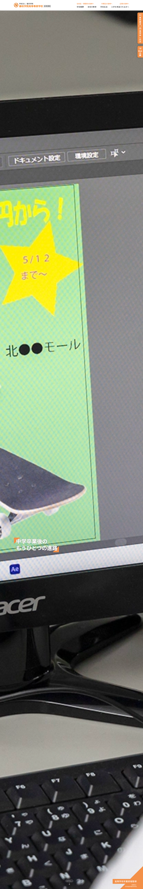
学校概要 (80, 7)
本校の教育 (92, 7)
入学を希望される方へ (120, 7)
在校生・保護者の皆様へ (85, 4)
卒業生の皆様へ (106, 4)
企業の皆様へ (124, 4)
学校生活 (104, 7)
